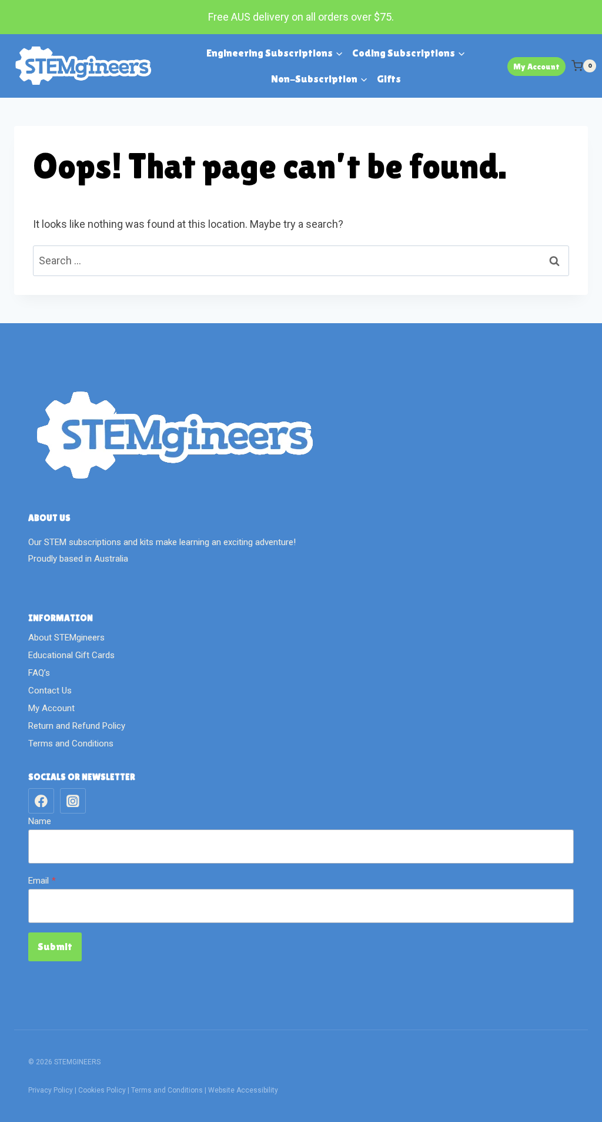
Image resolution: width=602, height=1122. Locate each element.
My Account (536, 66)
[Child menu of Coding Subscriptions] (408, 53)
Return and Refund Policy (76, 726)
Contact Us (50, 690)
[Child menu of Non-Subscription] (319, 79)
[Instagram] (73, 801)
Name (39, 821)
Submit (55, 946)
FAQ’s (39, 673)
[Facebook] (41, 801)
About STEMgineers (66, 637)
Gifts (389, 78)
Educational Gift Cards (71, 655)
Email (42, 880)
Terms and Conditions (70, 743)
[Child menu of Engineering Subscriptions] (274, 53)
